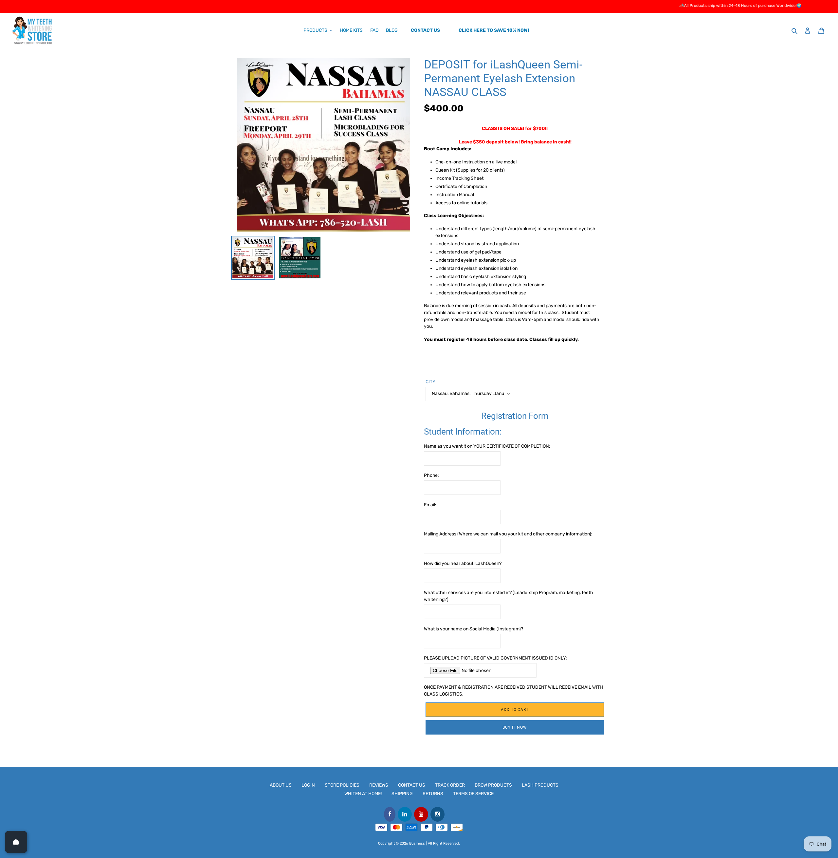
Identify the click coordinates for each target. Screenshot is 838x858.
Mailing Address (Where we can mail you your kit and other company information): (508, 534)
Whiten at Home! (363, 793)
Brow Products (493, 785)
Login (308, 785)
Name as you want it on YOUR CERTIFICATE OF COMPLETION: (487, 446)
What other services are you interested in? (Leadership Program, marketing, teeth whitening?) (508, 596)
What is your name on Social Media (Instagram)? (473, 629)
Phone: (431, 475)
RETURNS (433, 793)
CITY (430, 381)
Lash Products (540, 785)
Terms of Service (473, 793)
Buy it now (514, 727)
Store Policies (342, 785)
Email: (430, 505)
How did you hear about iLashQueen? (462, 563)
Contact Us (411, 785)
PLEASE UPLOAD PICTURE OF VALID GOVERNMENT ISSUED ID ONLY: (495, 658)
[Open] (16, 842)
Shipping (402, 793)
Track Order (450, 785)
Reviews (378, 785)
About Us (281, 785)
